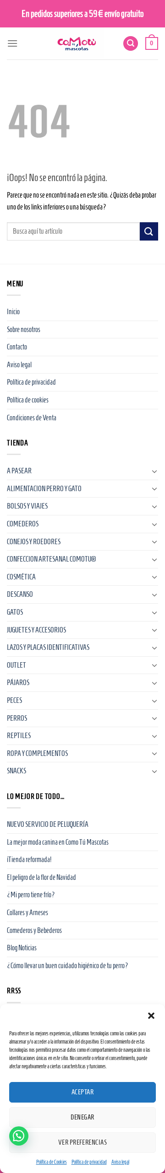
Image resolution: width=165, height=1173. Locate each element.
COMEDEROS (22, 524)
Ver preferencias (82, 1142)
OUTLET (16, 665)
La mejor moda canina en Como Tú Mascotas (58, 842)
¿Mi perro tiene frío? (31, 895)
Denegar (82, 1117)
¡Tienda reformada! (29, 859)
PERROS (17, 718)
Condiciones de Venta (31, 418)
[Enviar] (149, 231)
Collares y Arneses (27, 912)
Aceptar (83, 1092)
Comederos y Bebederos (34, 930)
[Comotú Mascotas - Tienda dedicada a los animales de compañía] (77, 43)
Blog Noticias (22, 948)
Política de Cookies (51, 1162)
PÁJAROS (18, 682)
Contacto (17, 347)
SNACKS (16, 771)
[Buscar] (130, 43)
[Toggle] (154, 471)
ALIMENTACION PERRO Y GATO (44, 489)
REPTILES (19, 735)
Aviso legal (120, 1162)
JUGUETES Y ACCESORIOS (36, 630)
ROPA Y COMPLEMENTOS (37, 753)
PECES (14, 700)
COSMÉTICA (21, 577)
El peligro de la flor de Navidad (41, 877)
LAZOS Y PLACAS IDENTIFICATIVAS (48, 647)
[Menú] (12, 43)
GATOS (15, 612)
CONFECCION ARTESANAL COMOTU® (51, 559)
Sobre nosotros (23, 329)
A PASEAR (19, 471)
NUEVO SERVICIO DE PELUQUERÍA (47, 824)
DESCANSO (20, 594)
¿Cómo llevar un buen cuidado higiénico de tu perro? (67, 965)
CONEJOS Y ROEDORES (33, 542)
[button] (151, 1015)
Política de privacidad (89, 1162)
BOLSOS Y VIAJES (27, 506)
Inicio (13, 312)
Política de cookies (28, 400)
